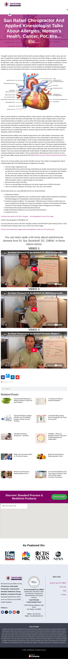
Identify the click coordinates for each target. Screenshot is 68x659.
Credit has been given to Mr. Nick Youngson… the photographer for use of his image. (27, 216)
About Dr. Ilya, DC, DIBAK (58, 583)
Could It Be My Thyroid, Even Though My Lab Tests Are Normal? (57, 417)
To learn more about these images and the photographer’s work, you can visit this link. (28, 229)
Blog (64, 590)
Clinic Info (63, 587)
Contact (63, 594)
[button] (9, 14)
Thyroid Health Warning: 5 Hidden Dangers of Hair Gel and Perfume (23, 400)
